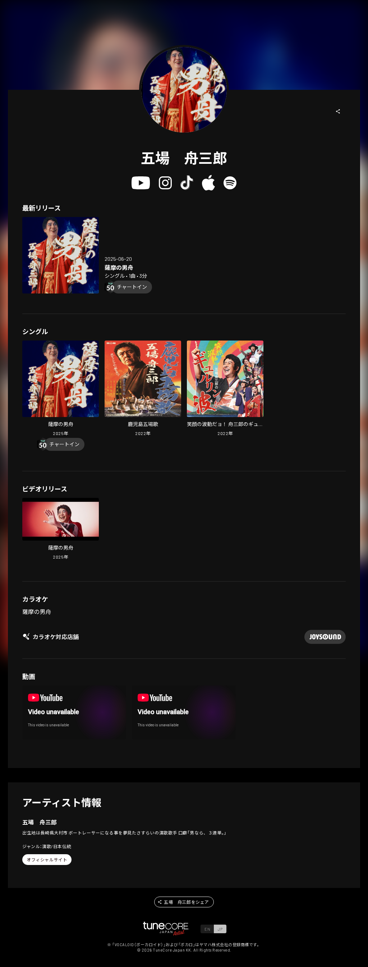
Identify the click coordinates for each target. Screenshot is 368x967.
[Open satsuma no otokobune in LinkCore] (60, 255)
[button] (338, 111)
